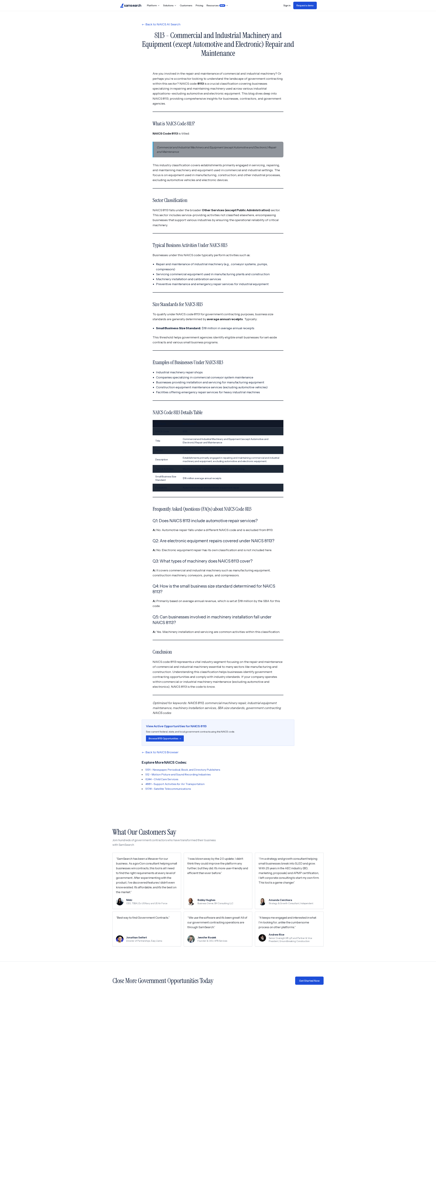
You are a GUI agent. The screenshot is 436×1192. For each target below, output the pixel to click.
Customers (186, 5)
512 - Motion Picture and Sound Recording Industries (178, 774)
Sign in (287, 5)
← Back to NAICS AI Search (161, 24)
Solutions (168, 5)
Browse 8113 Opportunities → (165, 738)
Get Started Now (309, 980)
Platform (152, 5)
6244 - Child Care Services (161, 779)
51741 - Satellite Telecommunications (168, 788)
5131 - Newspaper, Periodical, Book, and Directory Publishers (182, 769)
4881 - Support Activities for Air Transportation (174, 784)
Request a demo (305, 5)
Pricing (199, 5)
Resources (215, 5)
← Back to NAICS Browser (160, 752)
